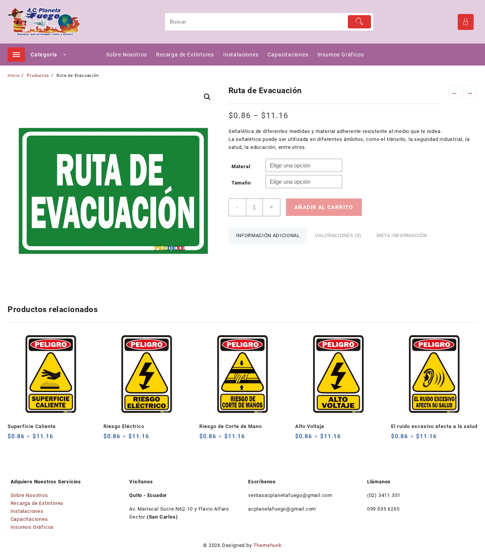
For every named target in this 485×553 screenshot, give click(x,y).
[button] (207, 97)
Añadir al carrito (324, 207)
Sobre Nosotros (29, 495)
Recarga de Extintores (37, 503)
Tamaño (241, 183)
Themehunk (267, 545)
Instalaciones (27, 511)
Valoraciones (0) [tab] (338, 235)
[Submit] (359, 21)
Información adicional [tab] (268, 235)
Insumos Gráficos (32, 527)
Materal (241, 166)
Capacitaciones (29, 519)
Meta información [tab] (402, 235)
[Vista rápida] (29, 439)
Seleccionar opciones (14, 439)
